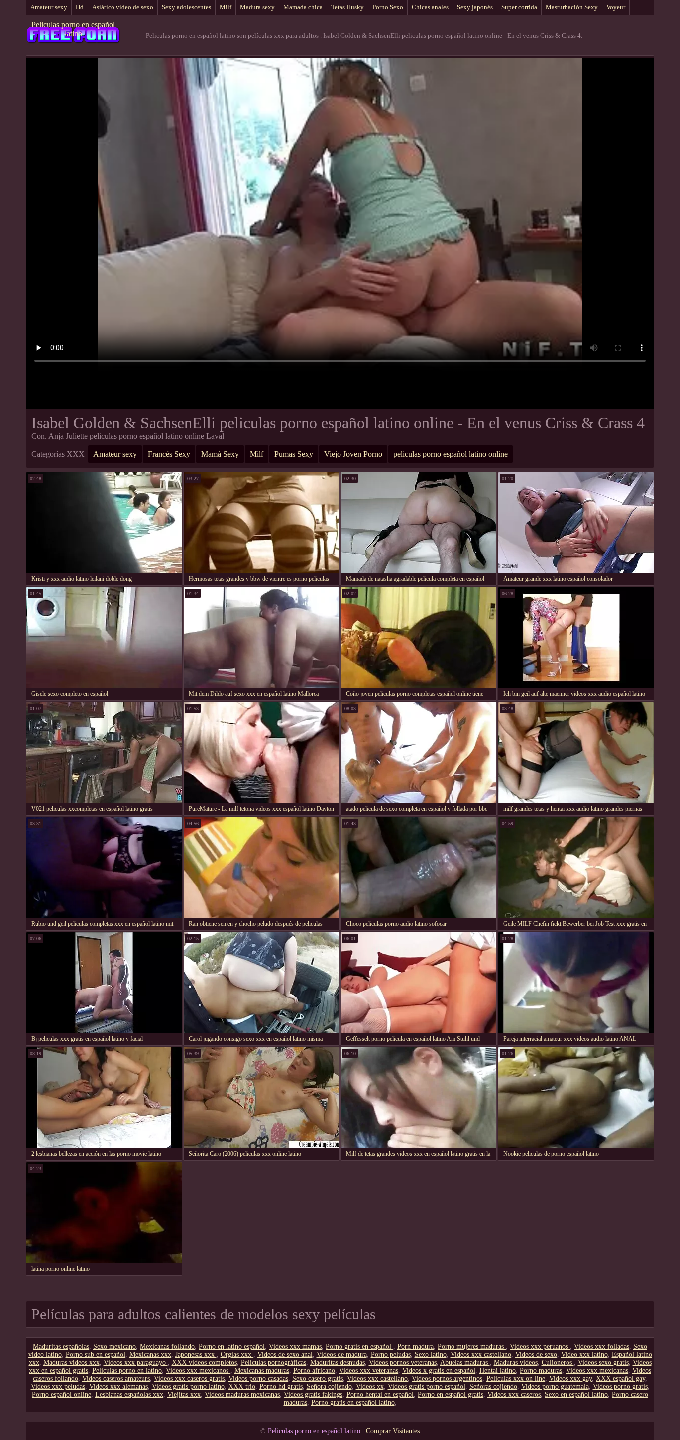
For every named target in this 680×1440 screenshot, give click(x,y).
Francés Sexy (169, 454)
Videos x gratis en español (438, 1370)
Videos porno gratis (620, 1386)
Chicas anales (430, 7)
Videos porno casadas (258, 1378)
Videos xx (370, 1386)
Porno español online (61, 1394)
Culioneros (558, 1362)
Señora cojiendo (329, 1386)
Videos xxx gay (570, 1378)
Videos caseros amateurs (116, 1378)
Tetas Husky (347, 7)
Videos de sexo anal (285, 1354)
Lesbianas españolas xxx (129, 1394)
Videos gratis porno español (426, 1386)
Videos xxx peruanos (540, 1346)
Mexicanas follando (167, 1346)
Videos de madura (342, 1354)
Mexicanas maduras (261, 1370)
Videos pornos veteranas (403, 1362)
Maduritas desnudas (337, 1362)
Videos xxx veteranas (368, 1370)
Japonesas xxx (196, 1354)
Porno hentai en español (380, 1394)
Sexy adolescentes (186, 7)
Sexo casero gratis (317, 1378)
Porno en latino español (232, 1346)
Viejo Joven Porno (353, 454)
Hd (80, 7)
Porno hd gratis (281, 1386)
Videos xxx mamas (295, 1346)
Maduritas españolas (61, 1346)
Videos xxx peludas (58, 1386)
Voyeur (615, 7)
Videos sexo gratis (603, 1362)
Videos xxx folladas (601, 1346)
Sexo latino (431, 1354)
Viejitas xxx (184, 1394)
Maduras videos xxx (71, 1362)
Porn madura (415, 1346)
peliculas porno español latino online (450, 454)
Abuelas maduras (465, 1362)
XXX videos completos (204, 1362)
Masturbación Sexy (572, 7)
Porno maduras (541, 1370)
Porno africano (314, 1370)
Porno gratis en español (359, 1346)
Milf (225, 7)
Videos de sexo (536, 1354)
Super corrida (519, 7)
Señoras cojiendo (493, 1386)
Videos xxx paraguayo (136, 1362)
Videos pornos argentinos (447, 1378)
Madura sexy (257, 7)
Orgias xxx (237, 1354)
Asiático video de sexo (122, 7)
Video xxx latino (584, 1354)
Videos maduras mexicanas (242, 1394)
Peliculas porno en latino (127, 1370)
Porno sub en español (95, 1354)
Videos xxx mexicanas (597, 1370)
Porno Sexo (387, 7)
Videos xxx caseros (514, 1394)
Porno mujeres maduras (472, 1346)
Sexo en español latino (576, 1394)
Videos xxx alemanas (118, 1386)
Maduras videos (516, 1362)
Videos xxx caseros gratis (189, 1378)
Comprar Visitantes (393, 1431)
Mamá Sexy (220, 454)
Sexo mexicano (114, 1346)
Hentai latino (497, 1370)
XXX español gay (620, 1378)
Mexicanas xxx (150, 1354)
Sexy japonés (475, 7)
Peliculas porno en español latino (73, 29)
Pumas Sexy (293, 454)
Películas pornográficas (273, 1362)
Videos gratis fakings (313, 1394)
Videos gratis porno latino (188, 1386)
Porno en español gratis (450, 1394)
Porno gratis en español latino (353, 1402)
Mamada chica (303, 7)
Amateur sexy (48, 7)
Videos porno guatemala (555, 1386)
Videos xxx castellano (481, 1354)
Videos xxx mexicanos (198, 1370)
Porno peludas (391, 1354)
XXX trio (241, 1386)
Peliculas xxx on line (515, 1378)
